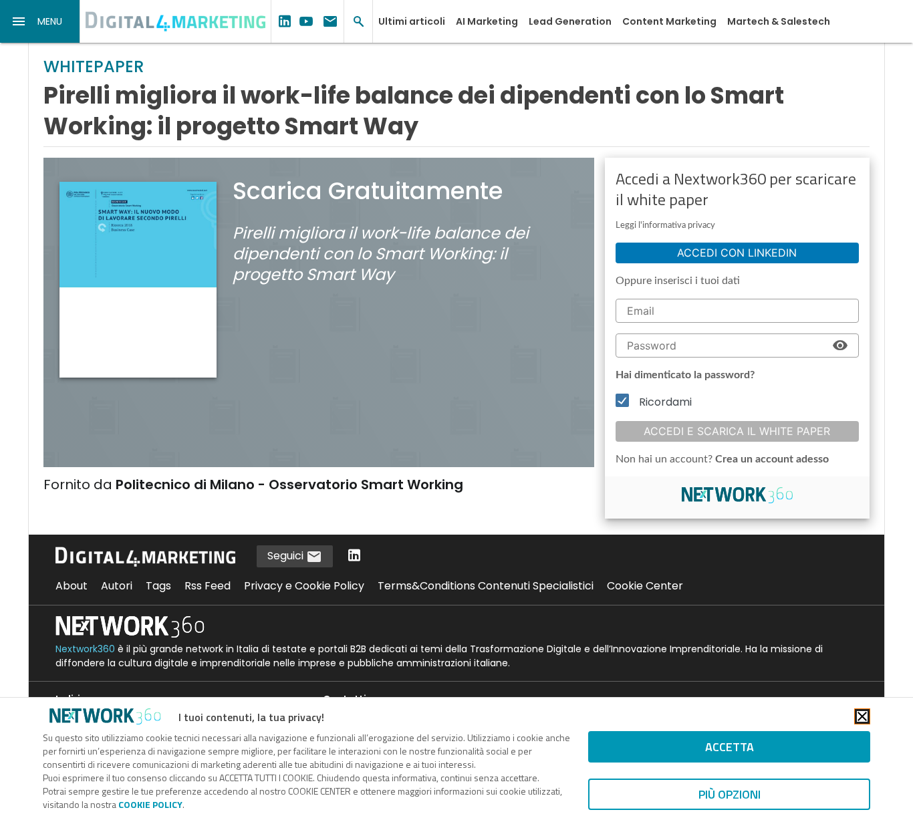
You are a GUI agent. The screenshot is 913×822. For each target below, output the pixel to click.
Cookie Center (645, 585)
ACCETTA (729, 747)
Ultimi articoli (411, 21)
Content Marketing (669, 21)
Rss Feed (207, 585)
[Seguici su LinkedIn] (354, 556)
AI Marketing (487, 21)
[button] (40, 21)
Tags (158, 585)
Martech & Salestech (778, 21)
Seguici (286, 555)
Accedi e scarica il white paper (737, 431)
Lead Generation (570, 21)
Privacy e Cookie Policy (304, 585)
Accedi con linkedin (737, 252)
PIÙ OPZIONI (729, 794)
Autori (116, 585)
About (71, 585)
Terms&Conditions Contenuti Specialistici (486, 585)
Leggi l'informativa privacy (665, 225)
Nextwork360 (85, 649)
